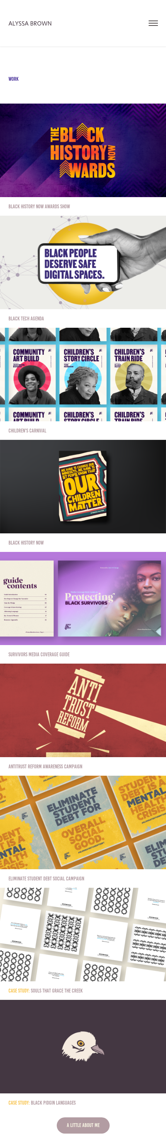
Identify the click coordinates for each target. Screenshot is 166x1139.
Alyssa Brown (30, 23)
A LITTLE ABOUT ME (83, 1125)
